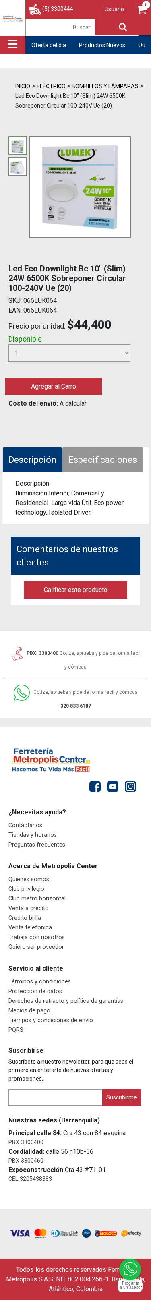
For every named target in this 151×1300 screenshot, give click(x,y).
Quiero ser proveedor (36, 947)
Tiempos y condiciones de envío (50, 1020)
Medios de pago (29, 1010)
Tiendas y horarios (32, 835)
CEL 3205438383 (30, 1179)
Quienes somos (28, 879)
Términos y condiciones (39, 981)
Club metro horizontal (37, 898)
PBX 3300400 (25, 1142)
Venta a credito (28, 908)
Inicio (22, 86)
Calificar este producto (76, 590)
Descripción (32, 460)
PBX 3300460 (25, 1160)
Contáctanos (25, 825)
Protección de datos (35, 991)
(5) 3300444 (57, 9)
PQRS (15, 1030)
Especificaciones (102, 460)
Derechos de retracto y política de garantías (65, 1001)
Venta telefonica (30, 927)
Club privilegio (26, 889)
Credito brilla (24, 918)
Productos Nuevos (102, 45)
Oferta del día (48, 45)
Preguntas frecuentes (36, 844)
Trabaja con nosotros (36, 937)
